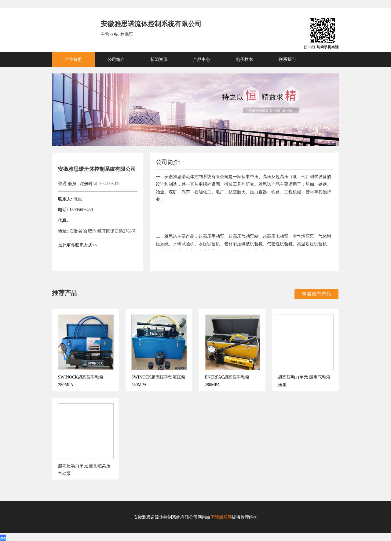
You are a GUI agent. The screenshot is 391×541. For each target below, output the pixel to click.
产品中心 (201, 59)
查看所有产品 (316, 294)
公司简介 (116, 59)
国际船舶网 (221, 517)
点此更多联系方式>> (77, 245)
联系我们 (287, 59)
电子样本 (244, 59)
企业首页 (73, 59)
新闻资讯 (158, 59)
